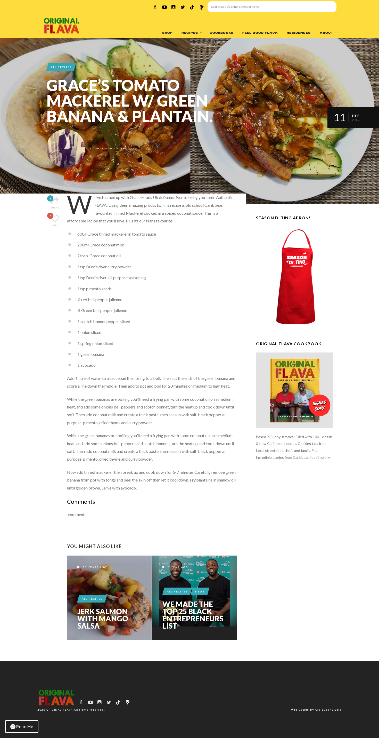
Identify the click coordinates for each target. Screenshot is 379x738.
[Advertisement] (294, 551)
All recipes (61, 67)
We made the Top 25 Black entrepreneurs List (192, 614)
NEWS (200, 591)
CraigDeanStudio (328, 709)
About (326, 33)
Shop (167, 33)
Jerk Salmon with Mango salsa (102, 618)
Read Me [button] (24, 726)
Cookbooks (221, 33)
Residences (299, 33)
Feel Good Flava (260, 33)
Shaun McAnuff (110, 148)
